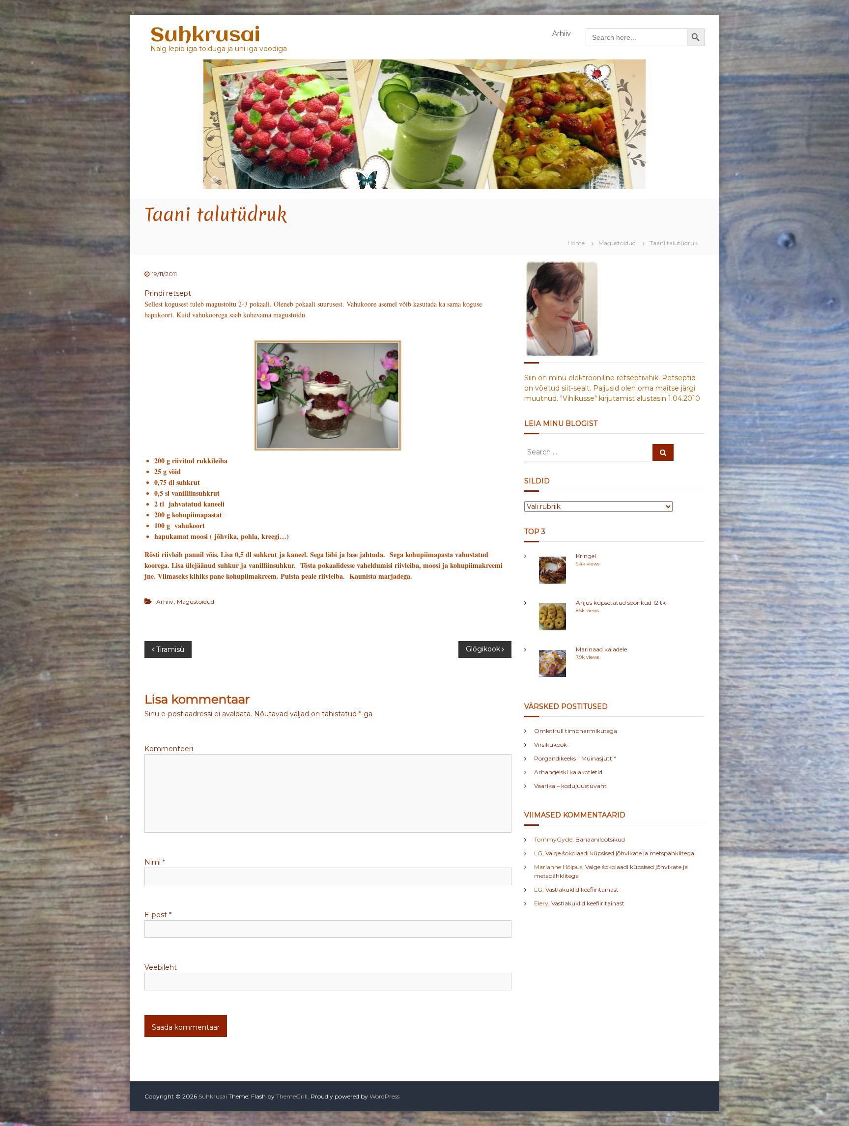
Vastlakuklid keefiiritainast (582, 889)
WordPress (384, 1096)
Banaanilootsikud (600, 839)
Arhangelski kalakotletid (568, 772)
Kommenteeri (168, 748)
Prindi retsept (167, 293)
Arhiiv (561, 33)
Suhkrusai (205, 35)
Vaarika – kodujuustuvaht (570, 785)
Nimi (154, 862)
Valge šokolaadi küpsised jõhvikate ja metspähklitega (619, 853)
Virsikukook (550, 744)
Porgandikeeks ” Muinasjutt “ (575, 758)
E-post (157, 914)
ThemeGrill (292, 1096)
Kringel (586, 556)
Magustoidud (617, 243)
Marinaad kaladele (601, 649)
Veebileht (160, 967)
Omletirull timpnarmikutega (575, 730)
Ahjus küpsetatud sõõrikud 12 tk (621, 602)
